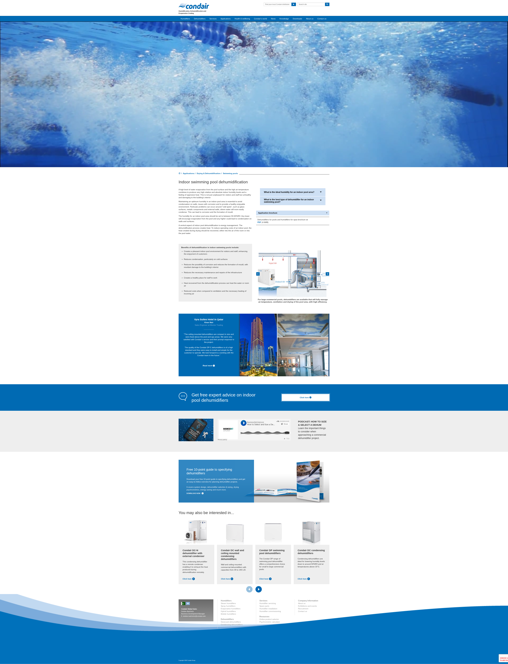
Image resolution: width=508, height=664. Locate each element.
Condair (194, 6)
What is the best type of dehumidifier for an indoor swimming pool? (289, 200)
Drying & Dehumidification (209, 173)
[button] (261, 275)
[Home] (179, 173)
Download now (193, 493)
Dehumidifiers (199, 19)
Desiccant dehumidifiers (231, 622)
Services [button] (213, 19)
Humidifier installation (268, 609)
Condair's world (260, 19)
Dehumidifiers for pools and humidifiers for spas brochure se (282, 220)
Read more (207, 366)
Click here (304, 397)
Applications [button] (226, 19)
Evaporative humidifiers (230, 609)
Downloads (297, 19)
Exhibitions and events (307, 606)
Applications (188, 173)
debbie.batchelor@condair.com (194, 616)
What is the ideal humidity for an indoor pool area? (289, 192)
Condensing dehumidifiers (232, 624)
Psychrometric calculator (269, 622)
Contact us (321, 19)
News (273, 19)
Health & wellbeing (242, 19)
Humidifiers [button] (185, 19)
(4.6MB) (262, 222)
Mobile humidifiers (228, 614)
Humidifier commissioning (270, 611)
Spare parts (264, 606)
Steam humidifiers (228, 603)
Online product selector (269, 619)
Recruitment (303, 609)
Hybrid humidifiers (228, 611)
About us (309, 19)
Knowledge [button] (284, 19)
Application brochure (267, 213)
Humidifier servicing (267, 603)
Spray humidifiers (228, 606)
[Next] (258, 589)
